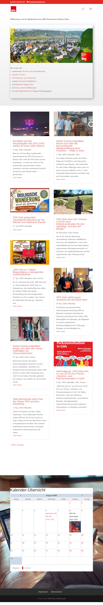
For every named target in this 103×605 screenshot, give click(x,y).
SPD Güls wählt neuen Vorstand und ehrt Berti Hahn (72, 298)
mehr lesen (17, 177)
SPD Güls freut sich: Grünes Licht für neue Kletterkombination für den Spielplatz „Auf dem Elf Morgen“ (71, 224)
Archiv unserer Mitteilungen (26, 88)
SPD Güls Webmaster (57, 599)
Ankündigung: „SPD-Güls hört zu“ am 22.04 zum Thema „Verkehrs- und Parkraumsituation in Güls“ (72, 375)
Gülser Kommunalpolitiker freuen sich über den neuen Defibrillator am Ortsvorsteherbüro (28, 350)
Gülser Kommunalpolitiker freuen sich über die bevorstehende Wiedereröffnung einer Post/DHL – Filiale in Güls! (70, 146)
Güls (35, 278)
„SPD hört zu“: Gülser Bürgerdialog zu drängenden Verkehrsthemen (28, 272)
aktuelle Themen (18, 75)
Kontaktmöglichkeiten (20, 91)
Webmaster (98, 603)
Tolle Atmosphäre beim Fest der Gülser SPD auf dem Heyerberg (28, 401)
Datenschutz (56, 592)
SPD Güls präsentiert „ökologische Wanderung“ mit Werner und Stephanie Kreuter (29, 220)
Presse (40, 278)
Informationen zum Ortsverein (24, 78)
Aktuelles (27, 150)
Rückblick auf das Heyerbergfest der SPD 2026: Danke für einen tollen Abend (29, 143)
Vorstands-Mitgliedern (27, 81)
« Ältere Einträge (17, 445)
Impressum (43, 592)
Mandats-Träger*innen (24, 84)
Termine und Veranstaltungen (33, 71)
